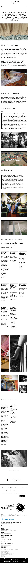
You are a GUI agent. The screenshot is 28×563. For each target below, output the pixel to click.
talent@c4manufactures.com (7, 533)
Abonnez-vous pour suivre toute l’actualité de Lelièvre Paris (14, 493)
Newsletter (3, 556)
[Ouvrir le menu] (3, 2)
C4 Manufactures (17, 514)
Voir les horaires (4, 541)
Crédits (2, 555)
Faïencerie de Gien (22, 515)
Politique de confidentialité (6, 554)
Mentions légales (4, 552)
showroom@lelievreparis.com (7, 526)
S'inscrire (22, 496)
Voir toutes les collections (14, 470)
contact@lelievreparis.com (6, 523)
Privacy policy (22, 561)
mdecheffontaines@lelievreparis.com (8, 530)
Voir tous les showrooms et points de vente (9, 549)
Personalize (15, 561)
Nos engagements (5, 551)
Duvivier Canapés (4, 516)
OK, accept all (7, 561)
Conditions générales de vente (7, 553)
